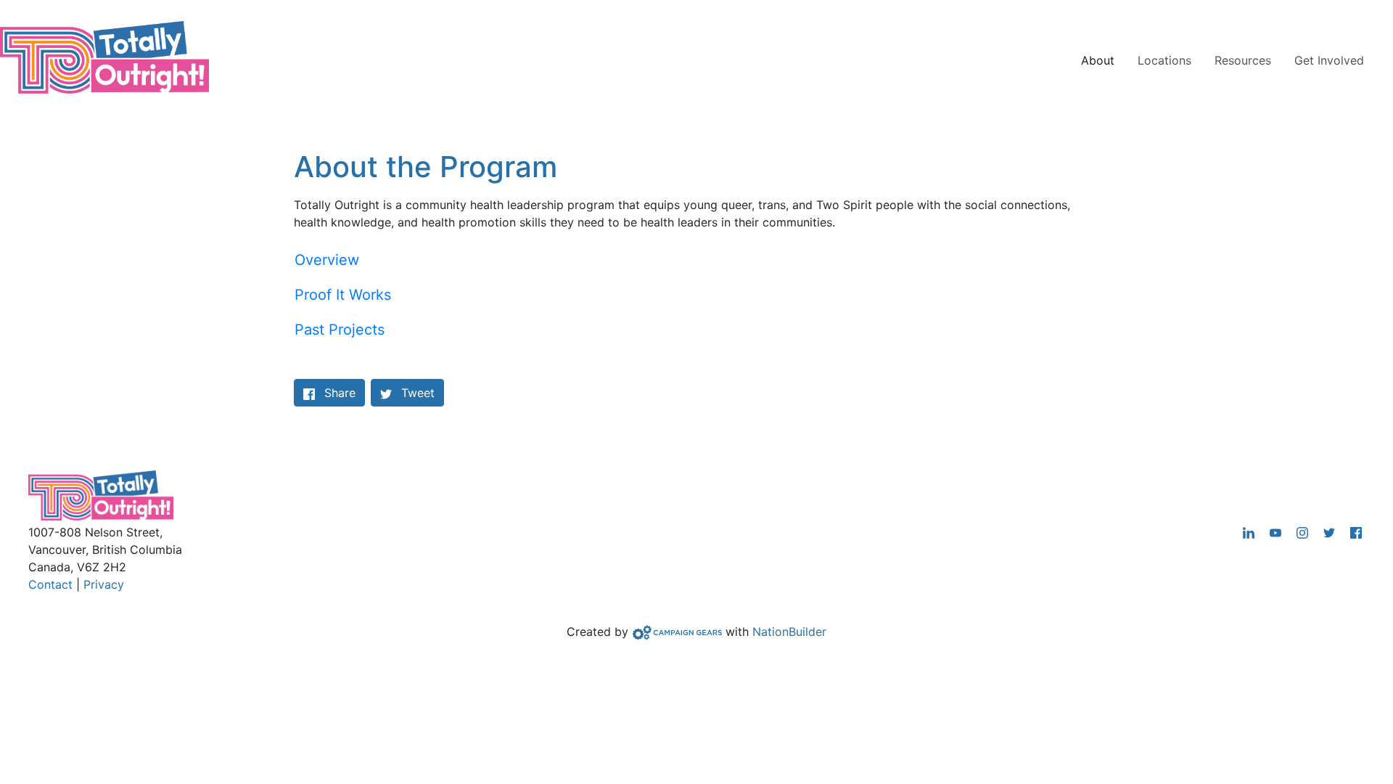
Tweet (416, 392)
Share (344, 392)
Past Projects (340, 329)
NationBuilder (789, 631)
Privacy (103, 584)
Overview (327, 260)
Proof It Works (343, 294)
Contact (50, 584)
